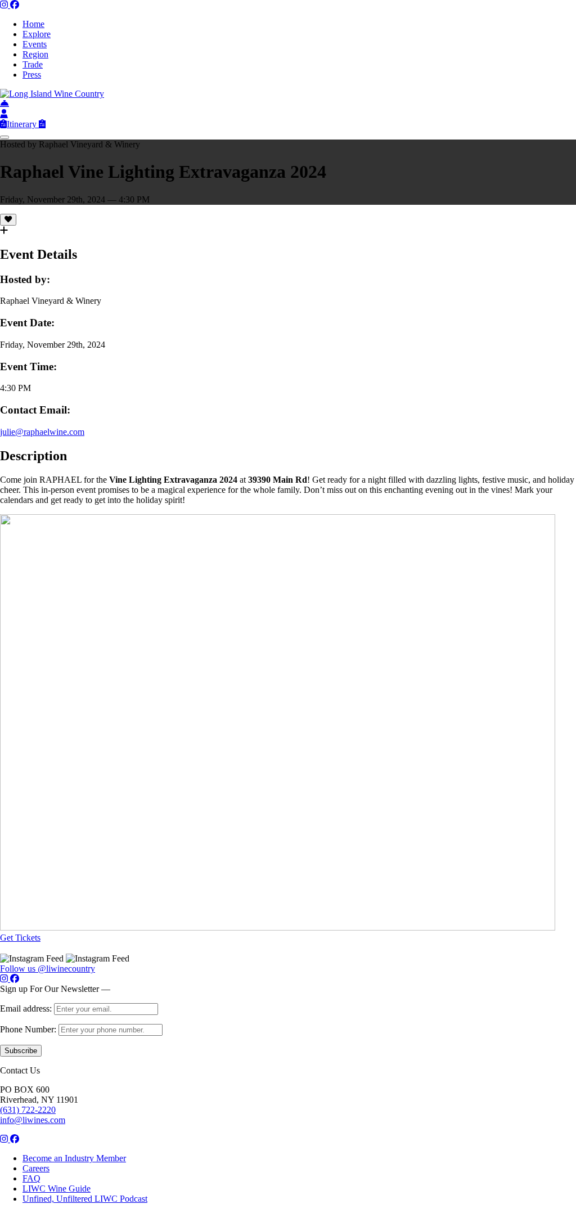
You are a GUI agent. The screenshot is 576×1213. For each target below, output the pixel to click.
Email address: (27, 1008)
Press (31, 74)
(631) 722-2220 (28, 1110)
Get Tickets (20, 937)
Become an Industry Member (74, 1158)
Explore (36, 34)
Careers (36, 1168)
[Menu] (4, 137)
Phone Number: (29, 1029)
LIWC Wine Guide (56, 1188)
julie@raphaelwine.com (42, 432)
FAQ (31, 1178)
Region (35, 54)
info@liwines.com (32, 1120)
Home (33, 24)
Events (34, 44)
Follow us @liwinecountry (47, 968)
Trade (32, 64)
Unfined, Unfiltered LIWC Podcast (84, 1198)
